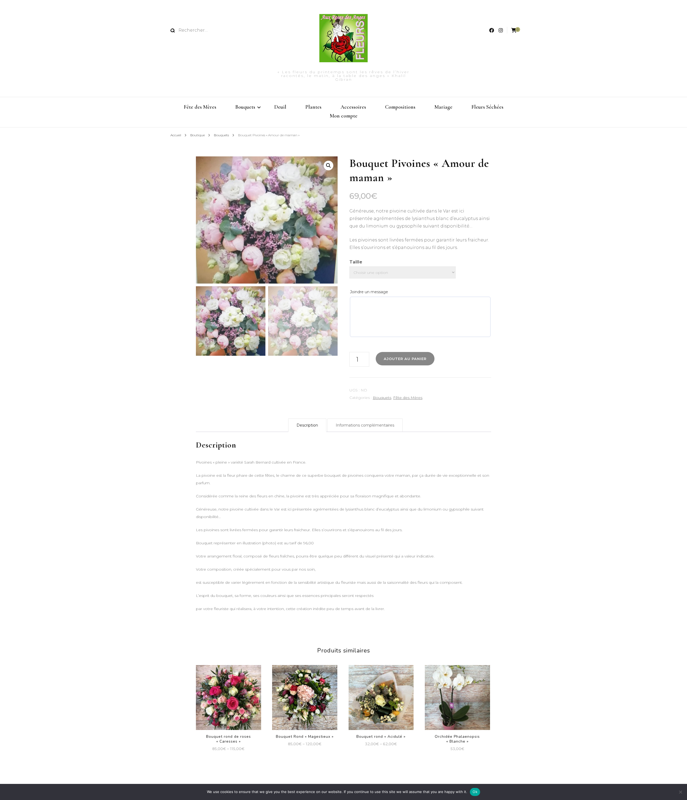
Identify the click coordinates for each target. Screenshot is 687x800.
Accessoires (353, 107)
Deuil (280, 107)
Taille (355, 262)
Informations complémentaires (365, 425)
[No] (680, 792)
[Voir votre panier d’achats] (514, 30)
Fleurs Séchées (487, 107)
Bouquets (245, 107)
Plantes (313, 107)
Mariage (443, 107)
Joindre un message (369, 291)
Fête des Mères (200, 107)
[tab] (307, 425)
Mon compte (343, 116)
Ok (475, 792)
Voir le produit (228, 698)
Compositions (400, 107)
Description (307, 425)
